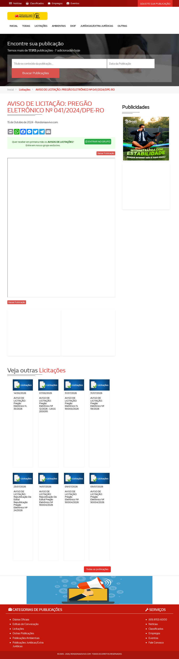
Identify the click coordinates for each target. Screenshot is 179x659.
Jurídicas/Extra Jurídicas (96, 25)
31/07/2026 (71, 393)
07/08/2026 (45, 393)
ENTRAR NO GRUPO (99, 141)
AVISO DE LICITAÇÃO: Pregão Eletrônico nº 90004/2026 (72, 497)
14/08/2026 (20, 393)
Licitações (41, 25)
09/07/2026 (71, 486)
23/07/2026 (20, 486)
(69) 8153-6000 (158, 619)
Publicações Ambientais (26, 638)
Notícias (153, 624)
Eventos (153, 638)
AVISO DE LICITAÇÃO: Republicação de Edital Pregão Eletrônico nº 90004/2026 (48, 498)
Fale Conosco (156, 642)
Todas (26, 25)
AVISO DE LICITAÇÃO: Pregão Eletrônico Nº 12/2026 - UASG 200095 (47, 404)
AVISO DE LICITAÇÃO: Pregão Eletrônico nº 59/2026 (97, 403)
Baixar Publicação (106, 153)
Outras (122, 25)
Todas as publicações (97, 569)
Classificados (156, 628)
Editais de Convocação (25, 624)
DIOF (73, 25)
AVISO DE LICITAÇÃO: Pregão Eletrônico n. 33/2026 (20, 403)
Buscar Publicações (35, 73)
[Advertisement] (34, 332)
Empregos (154, 633)
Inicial (14, 25)
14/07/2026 (45, 486)
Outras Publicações (23, 633)
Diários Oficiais (21, 619)
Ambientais (59, 25)
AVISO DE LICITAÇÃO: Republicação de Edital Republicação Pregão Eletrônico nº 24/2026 (22, 501)
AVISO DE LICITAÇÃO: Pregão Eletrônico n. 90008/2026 (72, 403)
